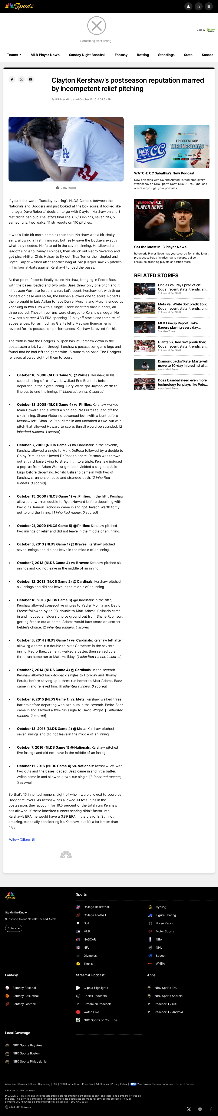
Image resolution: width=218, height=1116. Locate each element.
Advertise (10, 1084)
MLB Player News (45, 55)
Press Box (87, 1084)
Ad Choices (102, 1084)
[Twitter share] (21, 79)
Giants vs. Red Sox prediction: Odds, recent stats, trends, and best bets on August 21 (183, 344)
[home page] (19, 6)
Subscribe (14, 928)
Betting (143, 55)
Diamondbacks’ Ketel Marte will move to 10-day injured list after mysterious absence (183, 363)
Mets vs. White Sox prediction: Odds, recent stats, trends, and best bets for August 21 (183, 306)
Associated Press (168, 369)
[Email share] (30, 79)
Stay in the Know (16, 912)
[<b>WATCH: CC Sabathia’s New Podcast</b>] (171, 146)
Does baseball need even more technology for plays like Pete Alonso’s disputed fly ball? (182, 382)
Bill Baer (60, 99)
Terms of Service (184, 1084)
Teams (12, 55)
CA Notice (167, 1084)
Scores (207, 55)
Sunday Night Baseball (87, 55)
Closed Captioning (39, 1084)
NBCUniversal (27, 1090)
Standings (166, 55)
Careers (22, 1084)
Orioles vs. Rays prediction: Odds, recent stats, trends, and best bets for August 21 (183, 287)
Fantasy (121, 55)
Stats (188, 55)
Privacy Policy (119, 1084)
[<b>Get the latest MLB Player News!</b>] (171, 220)
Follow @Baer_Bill (22, 839)
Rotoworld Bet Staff (169, 293)
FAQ (55, 1084)
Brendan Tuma (166, 331)
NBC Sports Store (70, 1084)
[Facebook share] (12, 79)
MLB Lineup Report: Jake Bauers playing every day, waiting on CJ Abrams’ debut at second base (183, 325)
